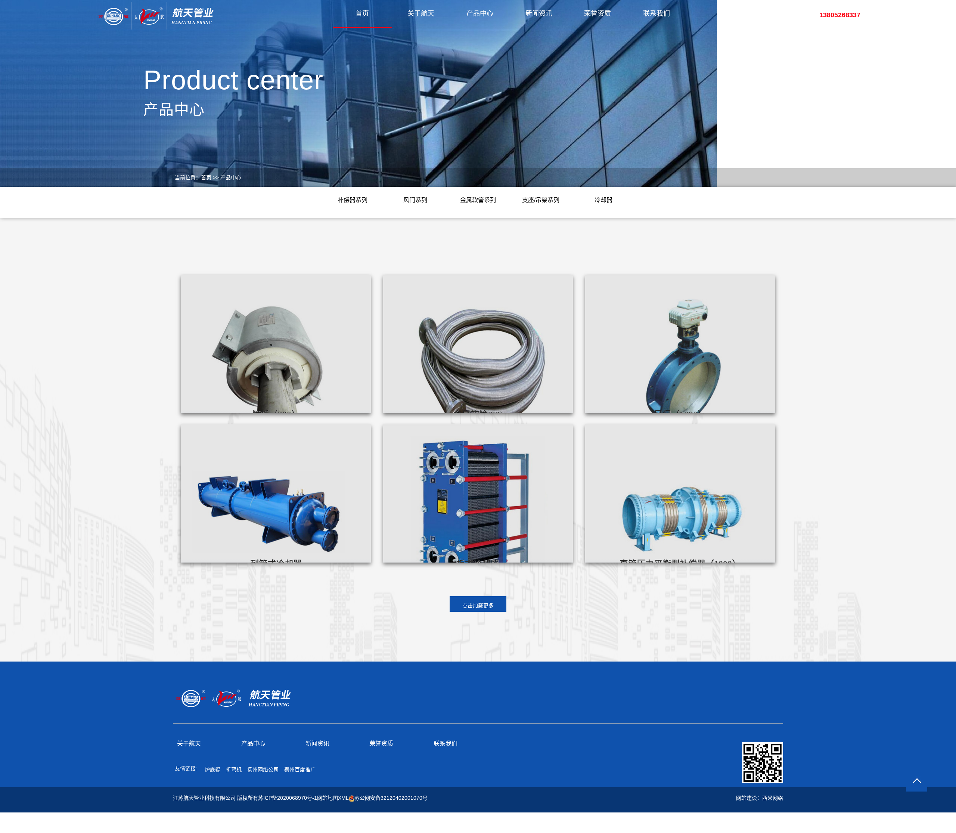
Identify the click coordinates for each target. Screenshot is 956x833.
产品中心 (479, 13)
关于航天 (420, 13)
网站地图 (327, 798)
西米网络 (772, 798)
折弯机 (234, 769)
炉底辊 (212, 769)
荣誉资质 (597, 13)
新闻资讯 (538, 13)
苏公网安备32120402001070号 (391, 798)
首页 (362, 13)
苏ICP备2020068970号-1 (287, 798)
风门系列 (415, 200)
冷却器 (603, 200)
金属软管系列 (478, 200)
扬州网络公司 (263, 769)
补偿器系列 (352, 200)
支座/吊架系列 (540, 200)
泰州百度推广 (300, 769)
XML (343, 798)
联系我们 (656, 13)
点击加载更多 (478, 606)
